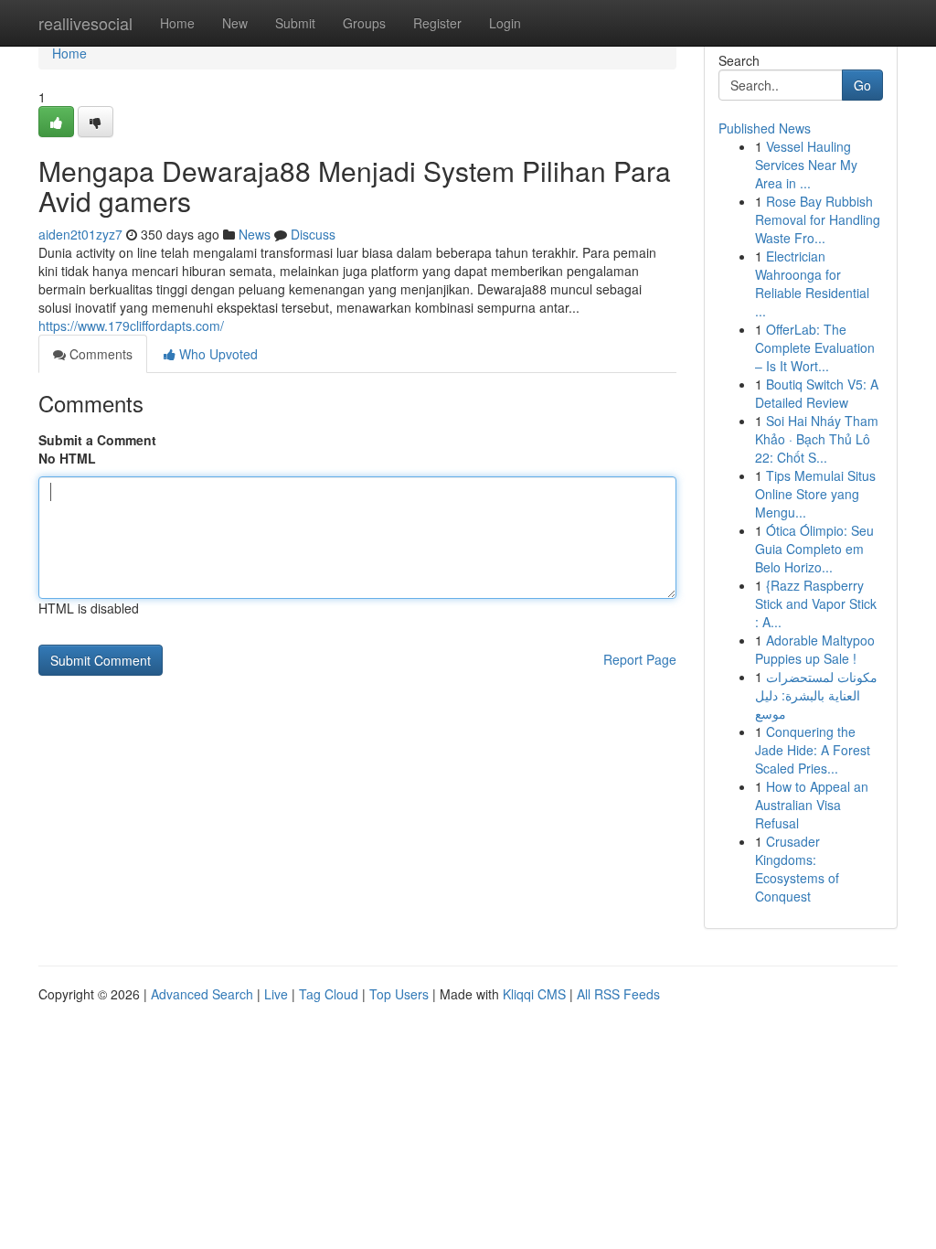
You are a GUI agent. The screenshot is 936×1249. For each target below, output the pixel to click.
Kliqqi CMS (534, 994)
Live (276, 994)
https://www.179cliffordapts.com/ (131, 325)
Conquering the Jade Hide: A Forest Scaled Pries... (812, 749)
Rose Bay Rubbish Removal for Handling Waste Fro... (817, 219)
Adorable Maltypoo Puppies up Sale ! (815, 649)
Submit (295, 23)
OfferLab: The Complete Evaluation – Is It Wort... (815, 347)
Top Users (399, 994)
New (235, 23)
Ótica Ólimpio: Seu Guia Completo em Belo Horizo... (814, 548)
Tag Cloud (328, 994)
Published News (764, 128)
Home (177, 23)
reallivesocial (85, 23)
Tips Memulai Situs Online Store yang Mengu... (815, 493)
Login (505, 23)
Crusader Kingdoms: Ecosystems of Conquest (797, 868)
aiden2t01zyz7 (80, 234)
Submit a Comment (97, 440)
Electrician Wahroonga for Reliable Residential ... (812, 283)
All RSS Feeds (618, 994)
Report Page (639, 659)
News (255, 234)
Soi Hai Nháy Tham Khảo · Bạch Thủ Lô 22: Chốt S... (816, 438)
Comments (99, 354)
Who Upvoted (217, 354)
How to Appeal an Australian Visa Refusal (811, 804)
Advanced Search (202, 994)
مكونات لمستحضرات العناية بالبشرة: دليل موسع (816, 694)
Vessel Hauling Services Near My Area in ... (806, 164)
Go (862, 85)
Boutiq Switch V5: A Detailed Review (816, 393)
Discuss (313, 234)
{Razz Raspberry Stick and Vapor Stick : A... (816, 603)
